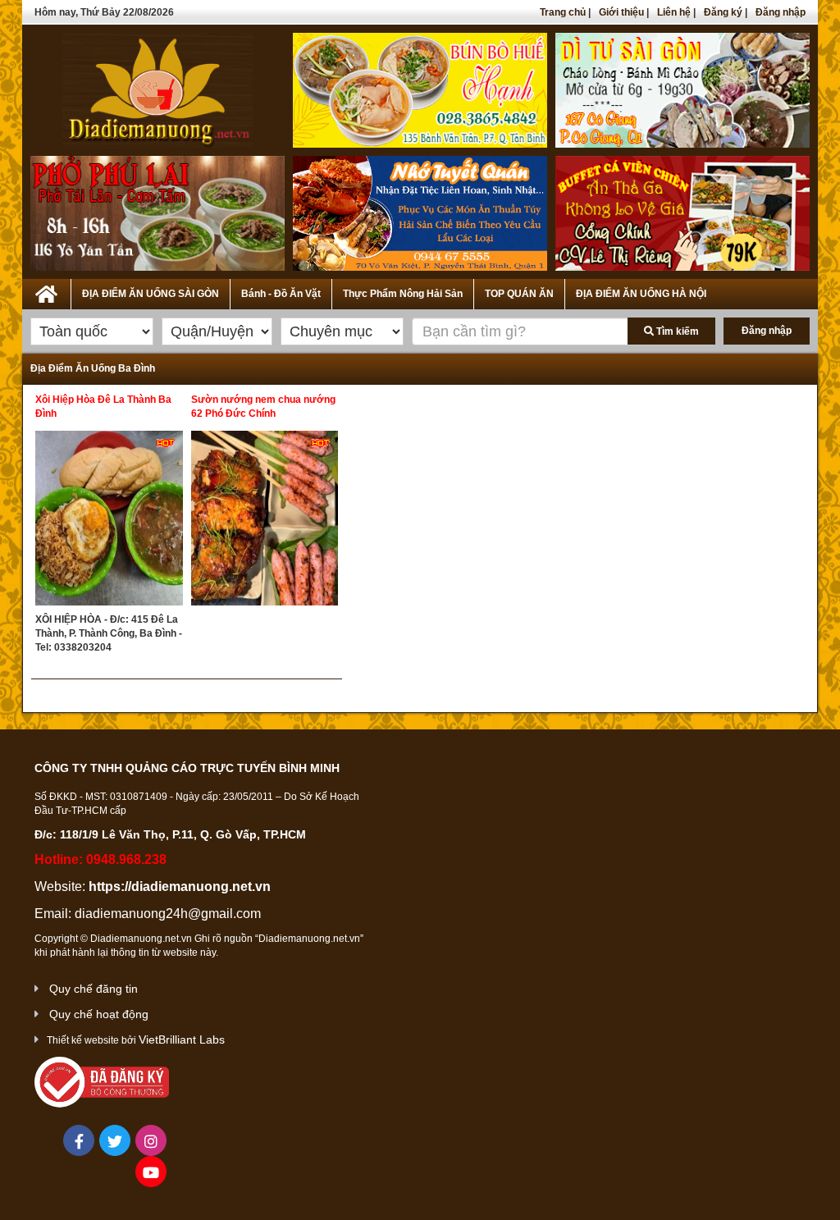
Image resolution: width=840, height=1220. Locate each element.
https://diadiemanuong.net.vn (180, 886)
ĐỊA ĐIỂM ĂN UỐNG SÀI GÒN (150, 293)
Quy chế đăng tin (93, 988)
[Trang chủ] (46, 291)
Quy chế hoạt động (98, 1014)
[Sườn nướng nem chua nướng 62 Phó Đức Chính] (265, 522)
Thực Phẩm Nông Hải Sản (403, 293)
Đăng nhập (781, 12)
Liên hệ (674, 12)
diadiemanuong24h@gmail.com (168, 914)
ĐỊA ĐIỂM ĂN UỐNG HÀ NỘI (641, 293)
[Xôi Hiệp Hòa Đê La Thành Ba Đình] (109, 522)
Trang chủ (563, 12)
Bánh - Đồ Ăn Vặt (281, 293)
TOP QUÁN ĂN (519, 293)
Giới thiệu (621, 12)
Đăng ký (723, 12)
